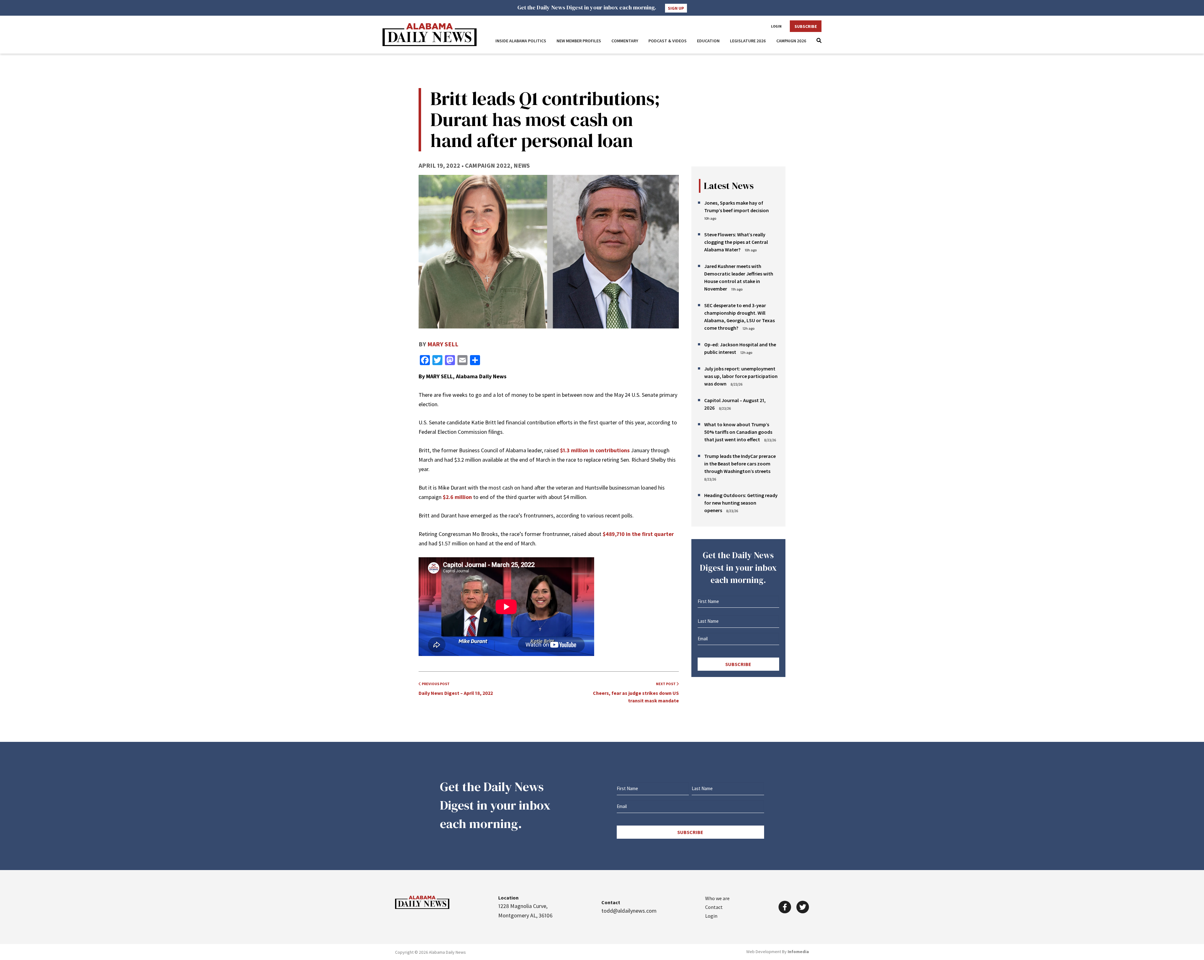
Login (776, 26)
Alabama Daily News (430, 34)
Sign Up (676, 8)
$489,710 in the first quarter (638, 534)
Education (708, 41)
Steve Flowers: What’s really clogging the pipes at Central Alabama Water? (736, 242)
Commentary (624, 41)
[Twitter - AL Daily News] (802, 907)
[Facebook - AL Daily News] (785, 907)
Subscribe (806, 26)
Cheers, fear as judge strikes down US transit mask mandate (636, 692)
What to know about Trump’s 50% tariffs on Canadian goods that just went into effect (738, 432)
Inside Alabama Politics (520, 41)
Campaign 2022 (487, 165)
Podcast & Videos (667, 41)
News (522, 165)
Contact (714, 907)
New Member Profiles (579, 41)
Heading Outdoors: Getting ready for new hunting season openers (741, 502)
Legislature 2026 (748, 41)
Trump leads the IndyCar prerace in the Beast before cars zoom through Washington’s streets (740, 463)
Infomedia (798, 951)
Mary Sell (442, 344)
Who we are (717, 898)
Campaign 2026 (791, 41)
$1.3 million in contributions (595, 450)
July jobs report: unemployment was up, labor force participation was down (741, 376)
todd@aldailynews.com (629, 910)
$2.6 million (458, 497)
